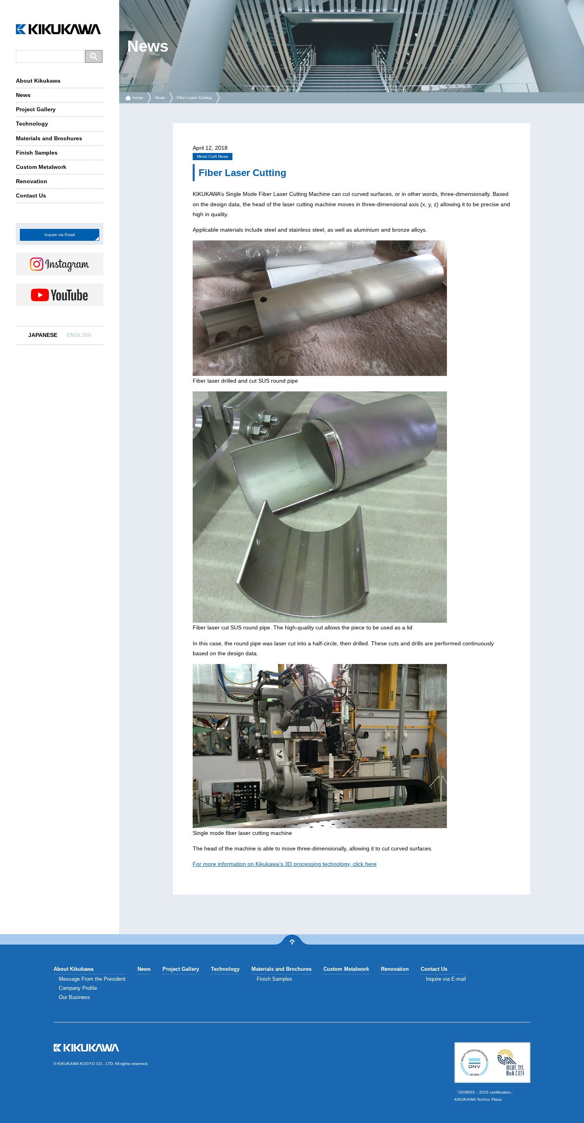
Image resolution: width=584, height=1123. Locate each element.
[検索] (93, 56)
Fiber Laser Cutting (194, 97)
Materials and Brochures (49, 138)
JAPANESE (42, 335)
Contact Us (31, 195)
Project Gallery (36, 109)
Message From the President (92, 979)
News (23, 95)
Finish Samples (37, 152)
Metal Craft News (212, 156)
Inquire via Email (59, 234)
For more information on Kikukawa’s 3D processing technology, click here (285, 864)
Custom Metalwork (41, 167)
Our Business (74, 997)
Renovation (31, 181)
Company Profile (78, 988)
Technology (32, 123)
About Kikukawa (38, 80)
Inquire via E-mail (446, 979)
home (138, 97)
